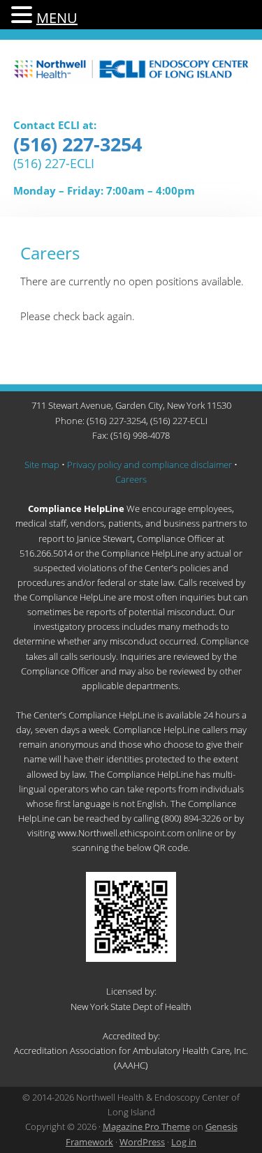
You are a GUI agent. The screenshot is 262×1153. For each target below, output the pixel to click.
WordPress (142, 1142)
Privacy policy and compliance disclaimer (149, 464)
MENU (57, 17)
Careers (131, 479)
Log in (183, 1142)
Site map (41, 464)
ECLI (131, 78)
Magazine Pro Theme (146, 1126)
